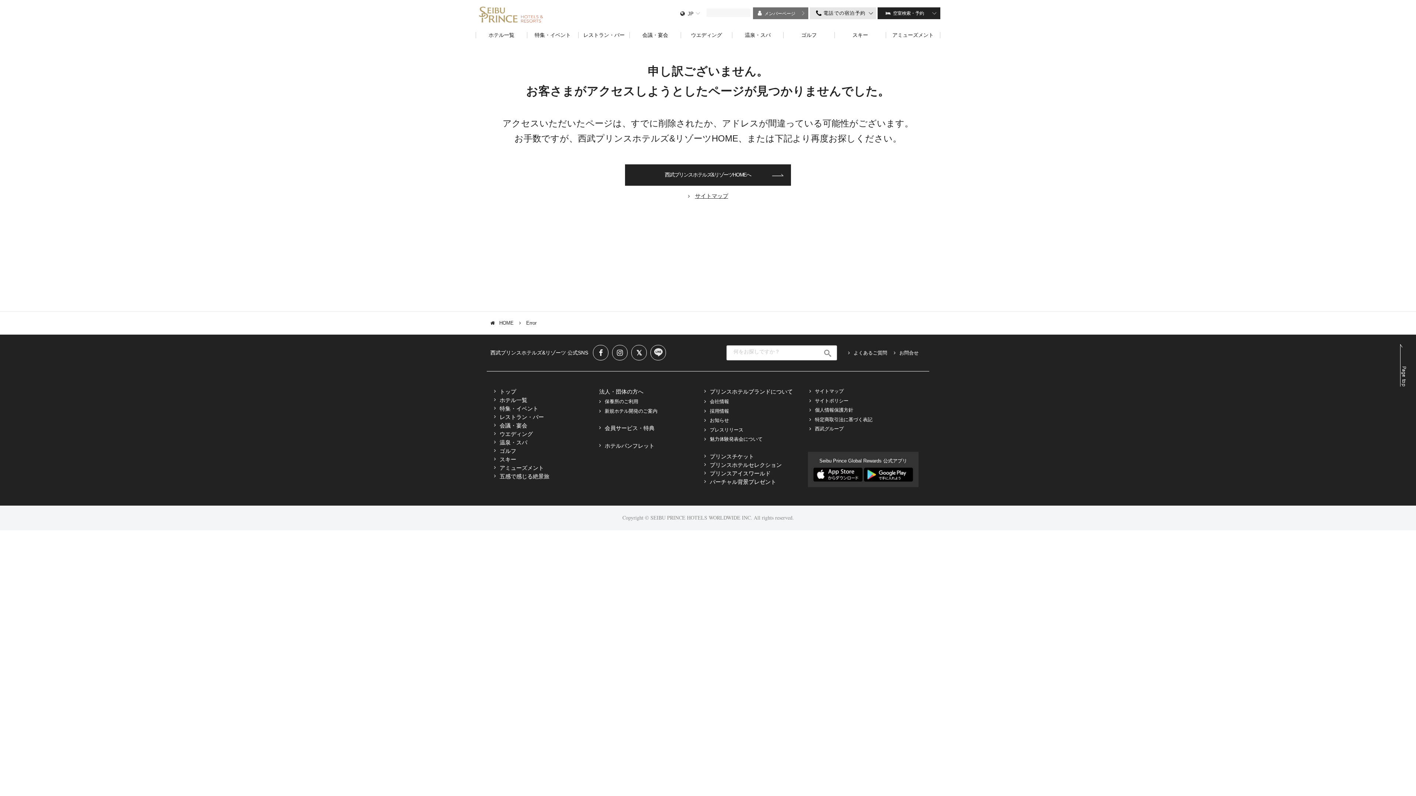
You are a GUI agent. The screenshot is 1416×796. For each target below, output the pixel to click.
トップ (508, 391)
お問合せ (909, 353)
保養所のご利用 (621, 401)
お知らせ (719, 420)
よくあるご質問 (870, 353)
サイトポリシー (831, 401)
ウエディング (516, 434)
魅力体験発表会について (736, 439)
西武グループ (829, 429)
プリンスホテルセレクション (746, 465)
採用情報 (719, 411)
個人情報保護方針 (834, 410)
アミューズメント (522, 468)
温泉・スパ (513, 442)
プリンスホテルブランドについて (751, 391)
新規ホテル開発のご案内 (631, 411)
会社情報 (719, 401)
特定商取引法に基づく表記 (843, 419)
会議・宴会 (513, 425)
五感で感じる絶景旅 (524, 476)
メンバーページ (779, 13)
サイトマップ (829, 391)
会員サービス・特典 (630, 428)
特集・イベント (519, 408)
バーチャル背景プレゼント (743, 482)
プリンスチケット (732, 456)
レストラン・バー (522, 417)
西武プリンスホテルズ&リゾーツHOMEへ (708, 175)
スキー (508, 459)
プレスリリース (726, 430)
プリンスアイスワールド (740, 473)
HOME (506, 323)
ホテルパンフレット (630, 446)
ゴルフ (508, 451)
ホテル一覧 (513, 400)
